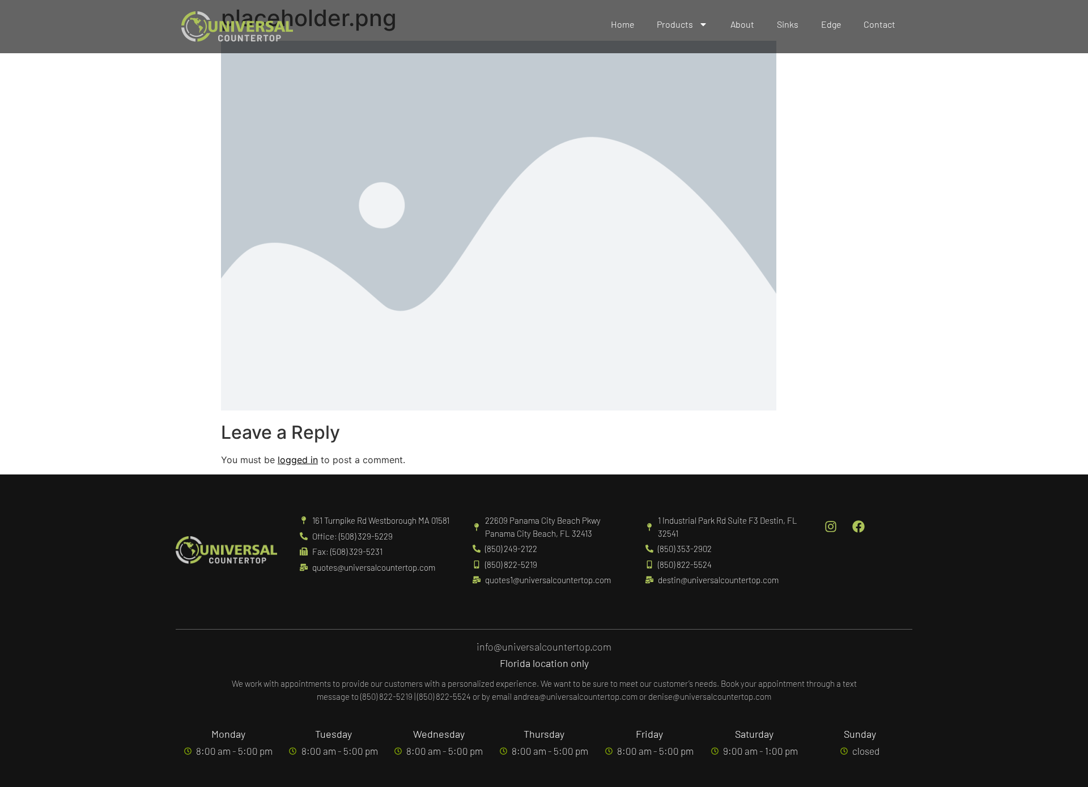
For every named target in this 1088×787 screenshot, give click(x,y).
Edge (831, 24)
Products (675, 24)
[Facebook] (858, 526)
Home (622, 24)
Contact (879, 24)
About (742, 24)
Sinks (787, 24)
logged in (298, 459)
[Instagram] (830, 526)
